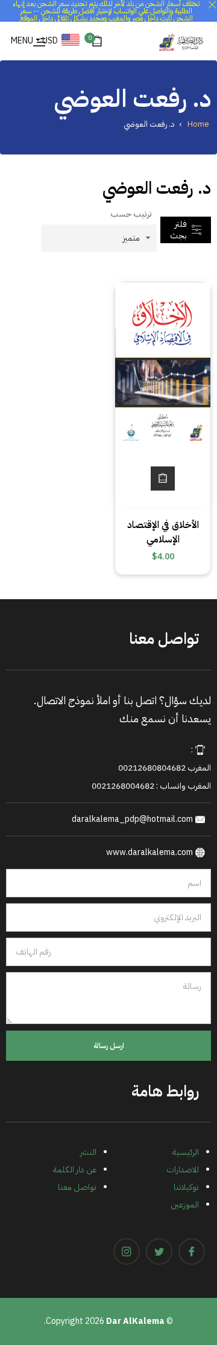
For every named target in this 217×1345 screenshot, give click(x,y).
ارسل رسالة (108, 1045)
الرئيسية (185, 1152)
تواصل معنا (77, 1187)
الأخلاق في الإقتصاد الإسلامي (163, 532)
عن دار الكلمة (74, 1169)
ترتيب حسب (131, 214)
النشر (88, 1152)
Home (198, 124)
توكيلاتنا (186, 1187)
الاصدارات (182, 1169)
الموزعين (185, 1204)
